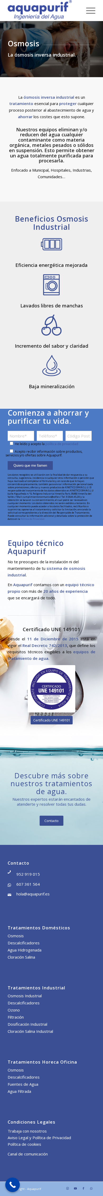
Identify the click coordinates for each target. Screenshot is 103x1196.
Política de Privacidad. (33, 519)
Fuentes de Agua (23, 1084)
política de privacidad (61, 444)
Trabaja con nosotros (27, 1131)
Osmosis (16, 935)
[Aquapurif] (43, 10)
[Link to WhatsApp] (91, 1188)
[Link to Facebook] (83, 1188)
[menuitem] (88, 10)
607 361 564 (28, 884)
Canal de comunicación (28, 1154)
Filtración (16, 1017)
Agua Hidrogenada (24, 950)
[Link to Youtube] (75, 1188)
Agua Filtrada (19, 1091)
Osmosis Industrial (25, 995)
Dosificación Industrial (27, 1024)
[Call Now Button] (12, 1185)
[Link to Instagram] (68, 1188)
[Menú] (88, 10)
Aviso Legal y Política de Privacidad (39, 1137)
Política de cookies (24, 1144)
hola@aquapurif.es (33, 893)
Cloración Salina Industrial (30, 1031)
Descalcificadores (24, 942)
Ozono (14, 1010)
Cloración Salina (21, 957)
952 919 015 (28, 874)
